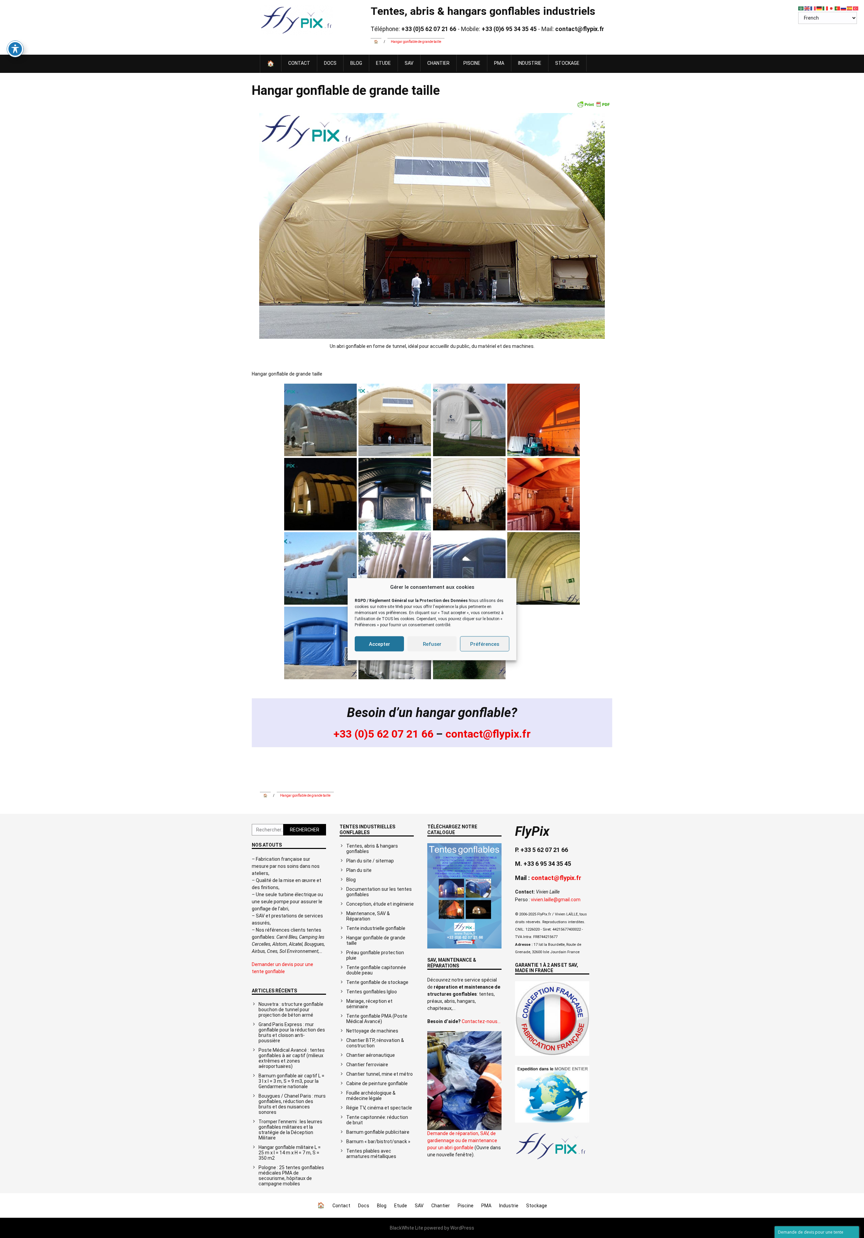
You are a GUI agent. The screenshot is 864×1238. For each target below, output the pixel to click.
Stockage (567, 63)
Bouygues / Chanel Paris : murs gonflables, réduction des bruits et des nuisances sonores (292, 1104)
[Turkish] (856, 8)
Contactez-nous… (481, 1021)
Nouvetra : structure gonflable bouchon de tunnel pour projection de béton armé (291, 1009)
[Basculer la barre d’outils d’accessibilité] (15, 49)
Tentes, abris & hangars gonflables (372, 848)
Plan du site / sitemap (370, 860)
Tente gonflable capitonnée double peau (376, 970)
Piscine (471, 63)
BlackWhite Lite (406, 1228)
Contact (299, 63)
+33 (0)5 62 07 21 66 (383, 733)
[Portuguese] (838, 8)
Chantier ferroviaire (367, 1064)
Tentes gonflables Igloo (371, 991)
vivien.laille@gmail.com (555, 899)
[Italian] (825, 8)
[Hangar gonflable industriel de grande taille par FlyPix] (551, 1159)
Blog (356, 63)
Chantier (438, 63)
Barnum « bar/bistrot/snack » (378, 1141)
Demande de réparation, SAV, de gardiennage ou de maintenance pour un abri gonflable (462, 1140)
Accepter (379, 644)
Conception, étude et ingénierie (380, 904)
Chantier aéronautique (370, 1055)
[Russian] (844, 8)
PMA (499, 63)
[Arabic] (801, 8)
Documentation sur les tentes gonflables (379, 891)
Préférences (484, 644)
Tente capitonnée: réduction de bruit (377, 1120)
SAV (409, 63)
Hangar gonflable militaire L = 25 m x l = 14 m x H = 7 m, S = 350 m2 (290, 1153)
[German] (819, 8)
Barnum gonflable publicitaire (377, 1132)
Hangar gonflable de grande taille (375, 940)
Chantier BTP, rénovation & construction (375, 1043)
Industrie (529, 63)
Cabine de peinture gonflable (377, 1083)
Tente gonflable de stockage (377, 982)
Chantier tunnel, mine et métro (379, 1074)
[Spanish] (850, 8)
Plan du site (359, 870)
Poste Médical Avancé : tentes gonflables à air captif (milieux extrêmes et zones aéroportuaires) (292, 1058)
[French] (813, 8)
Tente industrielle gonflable (375, 928)
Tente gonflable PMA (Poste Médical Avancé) (376, 1018)
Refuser (432, 644)
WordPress (462, 1228)
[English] (807, 8)
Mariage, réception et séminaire (369, 1003)
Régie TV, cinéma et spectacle (379, 1107)
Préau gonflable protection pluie (375, 955)
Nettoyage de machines (372, 1031)
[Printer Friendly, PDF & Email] (593, 104)
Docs (330, 63)
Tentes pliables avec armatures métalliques (371, 1153)
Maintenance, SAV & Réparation (368, 916)
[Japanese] (832, 8)
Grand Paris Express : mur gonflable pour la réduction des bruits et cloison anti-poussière (292, 1032)
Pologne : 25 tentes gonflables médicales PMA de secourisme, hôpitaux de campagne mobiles (291, 1175)
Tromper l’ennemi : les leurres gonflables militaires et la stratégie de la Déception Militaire (290, 1129)
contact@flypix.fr (488, 733)
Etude (383, 63)
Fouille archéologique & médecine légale (371, 1095)
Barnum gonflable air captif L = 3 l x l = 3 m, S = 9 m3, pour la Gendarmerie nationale (291, 1081)
